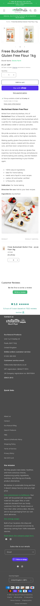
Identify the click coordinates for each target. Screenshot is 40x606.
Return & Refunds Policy (13, 439)
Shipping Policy (10, 444)
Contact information (21, 603)
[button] (4, 10)
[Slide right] (24, 47)
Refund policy (18, 597)
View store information (12, 104)
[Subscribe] (33, 552)
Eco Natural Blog (10, 425)
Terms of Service (10, 449)
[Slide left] (15, 47)
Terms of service (15, 600)
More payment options (20, 93)
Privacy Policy (9, 453)
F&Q (5, 435)
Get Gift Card (9, 458)
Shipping (14, 67)
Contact (7, 421)
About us (7, 416)
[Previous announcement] (4, 3)
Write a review (20, 292)
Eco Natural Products (18, 594)
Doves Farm (16, 61)
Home (8, 22)
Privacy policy (28, 597)
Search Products (10, 430)
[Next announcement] (36, 3)
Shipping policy (27, 600)
